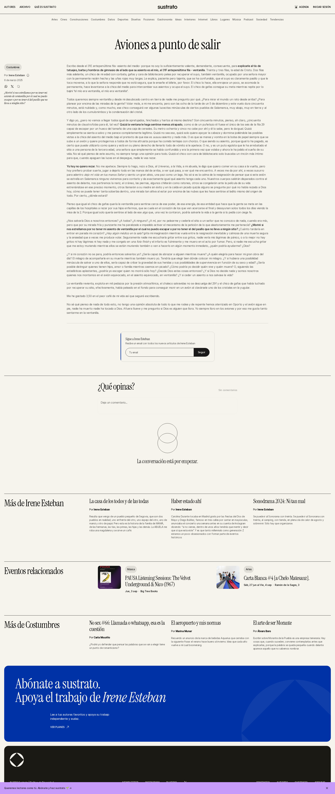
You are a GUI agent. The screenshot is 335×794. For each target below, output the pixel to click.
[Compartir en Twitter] (12, 86)
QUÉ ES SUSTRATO (45, 6)
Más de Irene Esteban (34, 503)
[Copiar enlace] (18, 86)
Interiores (189, 19)
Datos (111, 19)
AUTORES (9, 6)
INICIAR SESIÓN (322, 6)
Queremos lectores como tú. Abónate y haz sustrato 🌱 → (38, 788)
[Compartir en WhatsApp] (6, 86)
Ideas (178, 19)
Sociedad (261, 19)
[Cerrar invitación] (327, 788)
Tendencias (277, 19)
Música (236, 19)
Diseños (136, 19)
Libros (213, 19)
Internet (203, 19)
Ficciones (148, 19)
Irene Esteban (17, 75)
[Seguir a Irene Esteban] (27, 75)
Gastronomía (164, 19)
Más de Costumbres (31, 625)
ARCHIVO (25, 6)
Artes (54, 19)
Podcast (248, 19)
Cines (63, 19)
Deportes (123, 19)
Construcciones (79, 19)
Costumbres (98, 19)
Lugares (225, 19)
